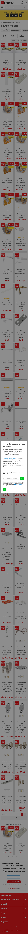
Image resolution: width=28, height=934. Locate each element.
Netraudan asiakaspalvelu (9, 458)
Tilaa (22, 479)
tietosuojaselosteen (18, 484)
